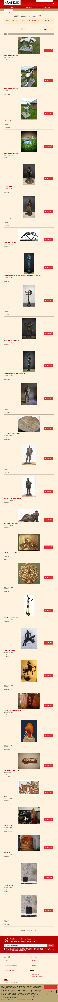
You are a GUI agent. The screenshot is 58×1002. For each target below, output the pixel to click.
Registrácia (44, 9)
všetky (12, 20)
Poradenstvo (29, 7)
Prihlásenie (36, 9)
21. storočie (18, 20)
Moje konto (34, 965)
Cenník (6, 960)
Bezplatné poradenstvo (36, 976)
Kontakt (11, 7)
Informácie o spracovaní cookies (26, 1000)
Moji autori (33, 968)
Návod (6, 963)
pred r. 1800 (21, 22)
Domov (5, 12)
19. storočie (14, 22)
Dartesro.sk (43, 0)
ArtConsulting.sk (49, 0)
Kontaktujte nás (35, 974)
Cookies (7, 968)
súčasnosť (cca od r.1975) (35, 20)
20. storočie (25, 20)
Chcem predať (46, 7)
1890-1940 (50, 20)
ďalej (45, 29)
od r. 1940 (44, 20)
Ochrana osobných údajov (11, 965)
